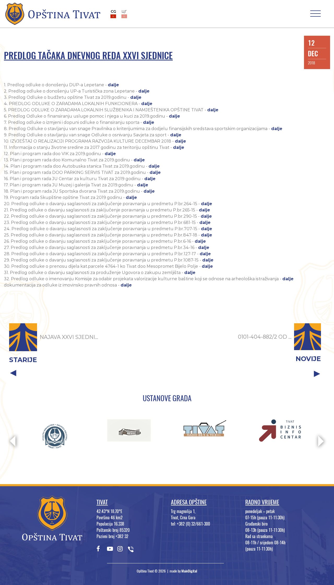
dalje (113, 84)
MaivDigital (189, 571)
